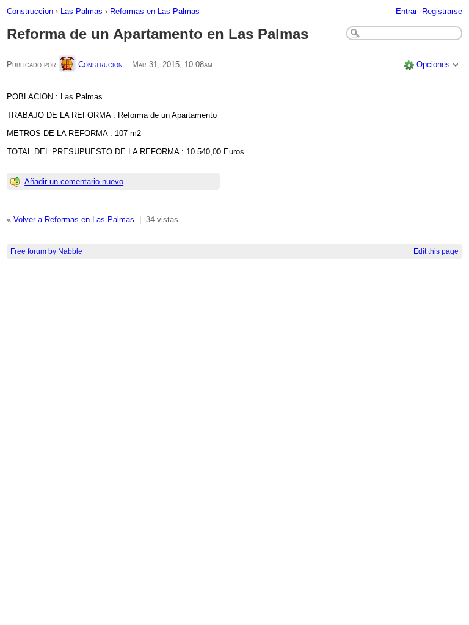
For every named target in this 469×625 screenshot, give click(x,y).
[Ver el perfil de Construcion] (67, 64)
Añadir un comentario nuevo (73, 181)
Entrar (406, 11)
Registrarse (442, 11)
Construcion (100, 64)
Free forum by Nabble (46, 251)
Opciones (433, 64)
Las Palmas (81, 11)
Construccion (30, 11)
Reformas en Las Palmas (155, 11)
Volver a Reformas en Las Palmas (73, 219)
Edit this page (436, 251)
